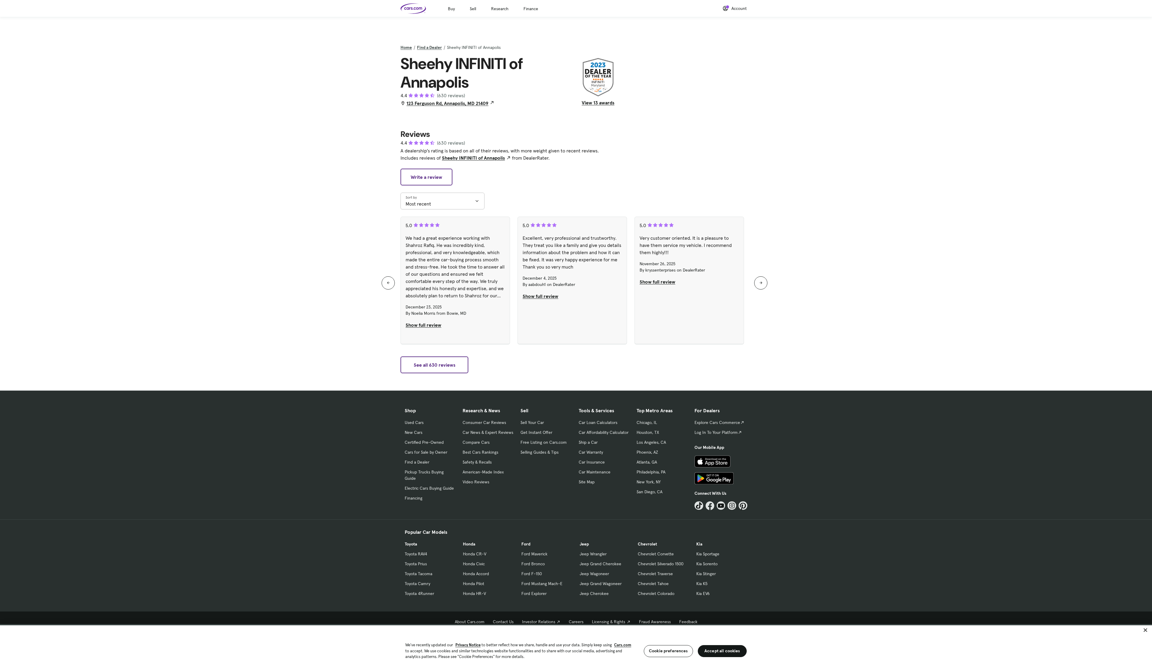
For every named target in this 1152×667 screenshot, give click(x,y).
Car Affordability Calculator (603, 432)
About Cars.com (469, 621)
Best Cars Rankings (480, 452)
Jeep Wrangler (593, 554)
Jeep (584, 544)
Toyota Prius (416, 563)
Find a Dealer (429, 47)
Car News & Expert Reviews (488, 432)
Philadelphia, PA (651, 472)
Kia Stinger (706, 573)
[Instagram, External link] (732, 505)
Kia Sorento (707, 563)
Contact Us (503, 621)
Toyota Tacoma (418, 573)
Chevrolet (647, 544)
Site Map (587, 482)
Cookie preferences (668, 650)
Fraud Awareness (655, 621)
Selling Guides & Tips (539, 452)
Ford (525, 544)
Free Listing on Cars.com (543, 442)
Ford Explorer (534, 593)
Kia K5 (701, 583)
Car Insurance (592, 462)
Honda (469, 544)
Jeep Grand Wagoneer (601, 583)
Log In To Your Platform (716, 432)
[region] (576, 645)
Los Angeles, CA (651, 442)
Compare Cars (476, 442)
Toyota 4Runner (419, 593)
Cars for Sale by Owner (426, 452)
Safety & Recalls (477, 462)
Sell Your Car (532, 422)
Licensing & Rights (608, 621)
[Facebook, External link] (710, 505)
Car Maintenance (594, 472)
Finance (531, 8)
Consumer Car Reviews (484, 422)
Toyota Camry (417, 583)
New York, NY (649, 482)
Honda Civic (474, 563)
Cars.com (622, 644)
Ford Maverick (534, 554)
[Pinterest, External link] (743, 505)
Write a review (426, 177)
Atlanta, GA (647, 462)
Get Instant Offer (536, 432)
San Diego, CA (649, 491)
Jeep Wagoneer (594, 573)
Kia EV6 (703, 593)
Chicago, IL (647, 422)
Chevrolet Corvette (656, 554)
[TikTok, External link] (698, 505)
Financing (413, 498)
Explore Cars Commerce (717, 422)
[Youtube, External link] (721, 505)
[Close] (1145, 630)
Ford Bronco (533, 563)
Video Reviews (476, 482)
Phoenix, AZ (647, 452)
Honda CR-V (474, 554)
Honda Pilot (473, 583)
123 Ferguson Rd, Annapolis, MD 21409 (447, 103)
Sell (473, 8)
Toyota (411, 544)
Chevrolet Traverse (655, 573)
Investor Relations (538, 621)
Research (499, 8)
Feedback (688, 621)
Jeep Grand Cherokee (600, 563)
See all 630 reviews (434, 365)
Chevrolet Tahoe (653, 583)
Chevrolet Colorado (656, 593)
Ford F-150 (531, 573)
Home (406, 47)
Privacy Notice (468, 644)
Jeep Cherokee (594, 593)
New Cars (413, 432)
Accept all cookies (722, 650)
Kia (699, 544)
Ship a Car (588, 442)
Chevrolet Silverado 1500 (660, 563)
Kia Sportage (707, 554)
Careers (576, 621)
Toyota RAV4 (416, 554)
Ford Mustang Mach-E (541, 583)
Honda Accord (476, 573)
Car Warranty (591, 452)
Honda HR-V (474, 593)
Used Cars (414, 422)
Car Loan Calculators (598, 422)
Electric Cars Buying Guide (429, 488)
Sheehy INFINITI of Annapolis (473, 158)
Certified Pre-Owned (424, 442)
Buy (451, 8)
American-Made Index (483, 472)
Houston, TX (648, 432)
